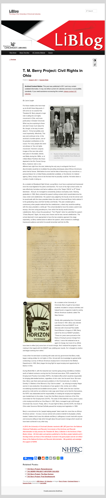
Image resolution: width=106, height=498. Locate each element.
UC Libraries (48, 481)
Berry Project (63, 481)
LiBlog (14, 11)
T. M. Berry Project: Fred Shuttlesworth (41, 476)
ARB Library (40, 481)
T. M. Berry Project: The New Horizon (40, 474)
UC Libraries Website (38, 53)
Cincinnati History (73, 481)
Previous (12, 59)
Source (50, 53)
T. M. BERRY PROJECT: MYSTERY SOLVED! (43, 471)
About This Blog (24, 53)
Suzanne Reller (44, 80)
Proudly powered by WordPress (53, 491)
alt (52, 108)
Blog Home (13, 53)
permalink (43, 483)
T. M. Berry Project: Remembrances (39, 469)
